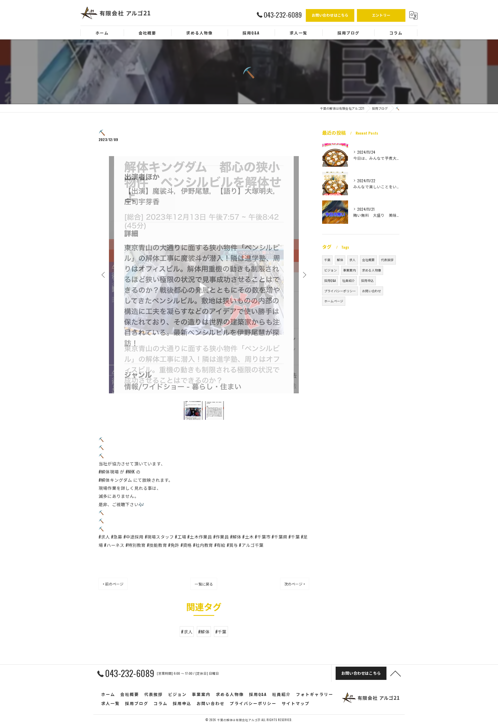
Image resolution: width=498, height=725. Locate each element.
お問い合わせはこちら (330, 15)
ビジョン (330, 270)
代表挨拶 (387, 259)
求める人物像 (371, 270)
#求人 (186, 631)
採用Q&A (330, 280)
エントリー (381, 15)
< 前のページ (113, 584)
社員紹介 (348, 280)
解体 (340, 259)
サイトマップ (296, 703)
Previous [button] (104, 274)
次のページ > (294, 584)
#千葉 (221, 631)
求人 (352, 259)
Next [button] (304, 274)
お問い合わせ (371, 291)
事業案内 (349, 270)
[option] (204, 274)
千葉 (327, 259)
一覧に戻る (204, 584)
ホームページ (333, 301)
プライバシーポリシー (340, 291)
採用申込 (367, 280)
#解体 (204, 631)
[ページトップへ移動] (395, 673)
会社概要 (368, 259)
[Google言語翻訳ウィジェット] (413, 15)
